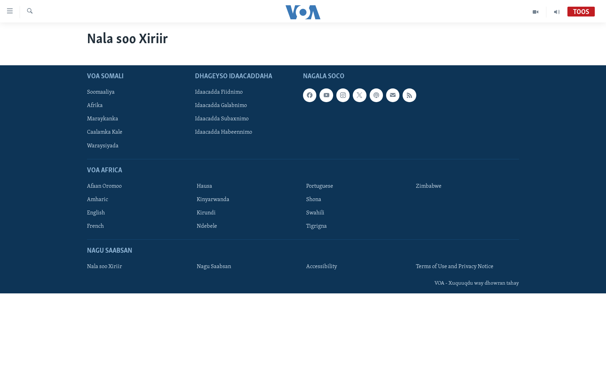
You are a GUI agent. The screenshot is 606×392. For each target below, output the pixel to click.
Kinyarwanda (213, 199)
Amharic (97, 199)
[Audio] (556, 12)
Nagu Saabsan (214, 267)
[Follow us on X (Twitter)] (359, 95)
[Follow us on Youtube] (326, 95)
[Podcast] (376, 95)
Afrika (95, 106)
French (95, 226)
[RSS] (409, 95)
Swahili (315, 213)
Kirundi (206, 213)
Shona (313, 199)
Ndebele (207, 226)
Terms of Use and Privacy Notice (454, 267)
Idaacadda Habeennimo (223, 132)
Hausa (204, 186)
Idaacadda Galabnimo (221, 106)
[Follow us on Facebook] (309, 95)
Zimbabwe (429, 186)
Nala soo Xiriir (104, 267)
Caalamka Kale (104, 132)
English (96, 213)
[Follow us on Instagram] (343, 95)
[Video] (535, 12)
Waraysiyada (103, 146)
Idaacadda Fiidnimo (219, 92)
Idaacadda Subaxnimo (222, 119)
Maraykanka (102, 119)
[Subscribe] (392, 95)
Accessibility (321, 267)
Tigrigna (316, 226)
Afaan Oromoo (104, 186)
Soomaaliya (101, 92)
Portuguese (319, 186)
